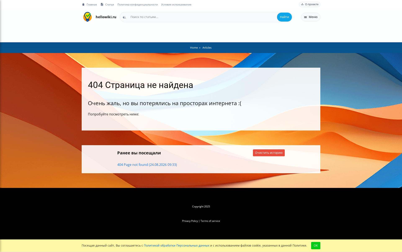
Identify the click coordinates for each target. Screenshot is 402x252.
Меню (313, 17)
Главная (92, 4)
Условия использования (176, 4)
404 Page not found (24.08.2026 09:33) (147, 164)
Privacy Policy (190, 221)
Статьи (109, 4)
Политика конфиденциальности (137, 4)
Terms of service (210, 221)
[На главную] (87, 17)
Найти (284, 17)
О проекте (311, 4)
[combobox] (206, 17)
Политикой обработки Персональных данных (176, 245)
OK (316, 245)
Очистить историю (269, 153)
